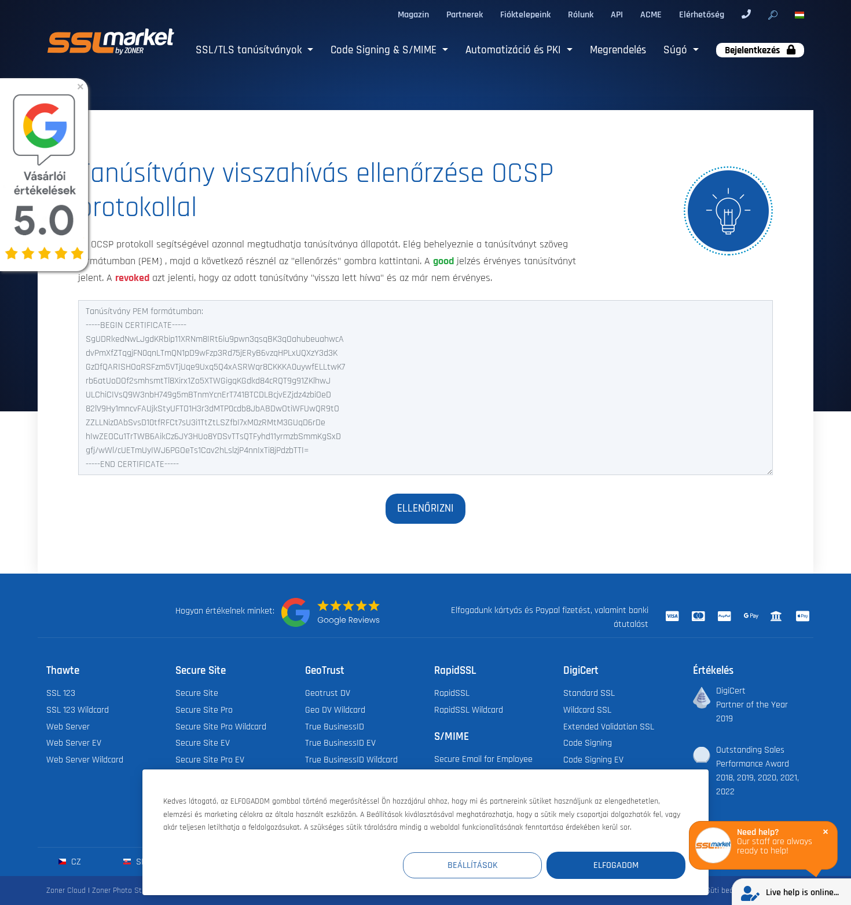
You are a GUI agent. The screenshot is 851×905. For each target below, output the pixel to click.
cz (75, 861)
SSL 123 (60, 693)
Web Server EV (73, 742)
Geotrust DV (327, 693)
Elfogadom (616, 865)
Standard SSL (589, 693)
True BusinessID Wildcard (351, 759)
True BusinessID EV (340, 742)
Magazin (413, 14)
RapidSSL (451, 693)
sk (140, 861)
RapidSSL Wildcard (468, 709)
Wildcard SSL (587, 709)
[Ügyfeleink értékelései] (330, 612)
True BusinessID (334, 726)
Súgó (676, 50)
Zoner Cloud (66, 890)
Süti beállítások (731, 890)
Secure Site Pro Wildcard (220, 726)
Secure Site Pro (204, 709)
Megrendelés (618, 50)
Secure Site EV (202, 742)
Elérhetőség (701, 14)
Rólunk (580, 14)
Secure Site (196, 693)
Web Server (68, 726)
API (617, 14)
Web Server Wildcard (84, 759)
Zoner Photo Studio (124, 890)
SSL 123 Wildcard (77, 709)
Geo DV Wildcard (335, 709)
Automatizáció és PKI (514, 50)
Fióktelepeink (525, 14)
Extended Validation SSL (608, 726)
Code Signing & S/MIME (385, 50)
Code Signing (587, 742)
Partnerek (464, 14)
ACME (651, 14)
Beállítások (472, 865)
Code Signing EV (593, 759)
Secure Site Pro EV (209, 759)
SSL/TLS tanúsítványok (250, 50)
